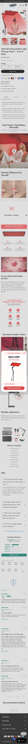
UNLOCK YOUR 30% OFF (14, 388)
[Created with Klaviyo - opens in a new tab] (14, 392)
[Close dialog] (24, 353)
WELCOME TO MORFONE (14, 353)
